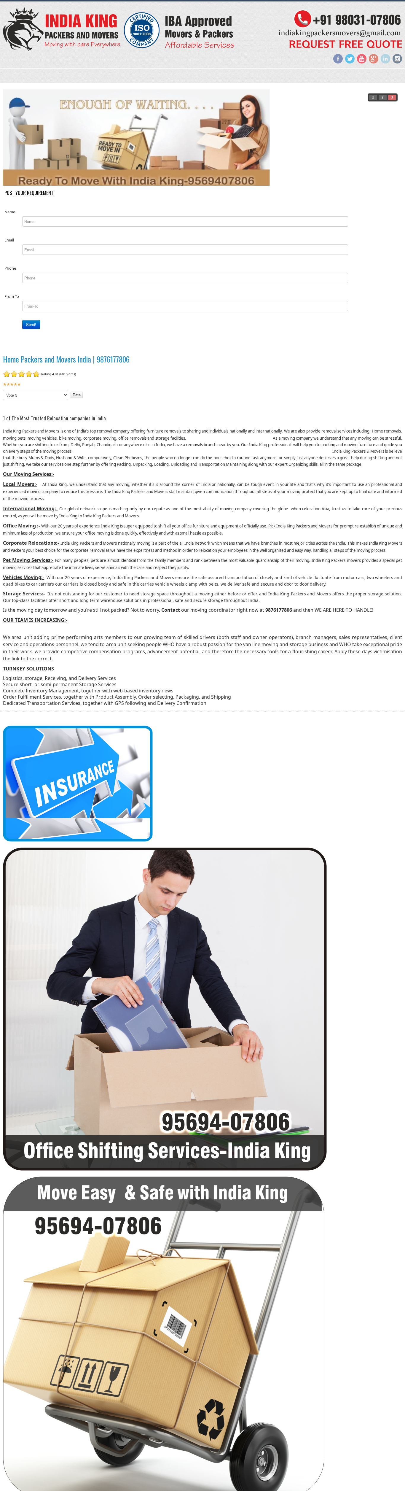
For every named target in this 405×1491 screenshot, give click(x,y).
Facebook (338, 58)
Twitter (350, 58)
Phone (10, 268)
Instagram (397, 58)
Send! (31, 324)
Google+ (373, 58)
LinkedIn (385, 58)
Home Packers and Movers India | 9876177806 (66, 359)
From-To (11, 296)
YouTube (361, 58)
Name (9, 211)
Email (9, 240)
